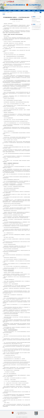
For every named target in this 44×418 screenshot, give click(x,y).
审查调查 (19, 10)
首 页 (5, 10)
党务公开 (14, 10)
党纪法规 (33, 10)
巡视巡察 (28, 10)
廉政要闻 (11, 12)
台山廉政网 (8, 12)
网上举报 (38, 10)
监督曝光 (24, 10)
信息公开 (9, 10)
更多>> (40, 16)
